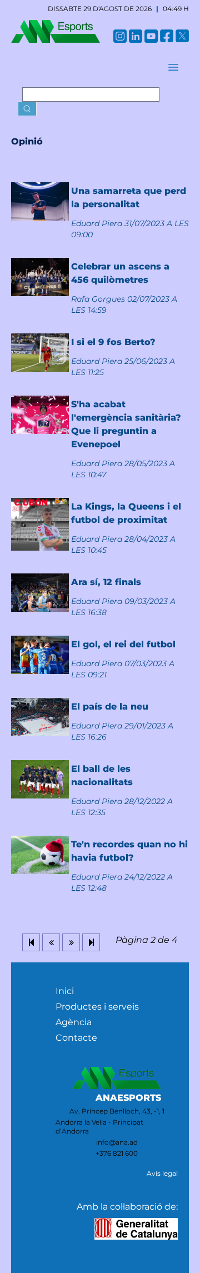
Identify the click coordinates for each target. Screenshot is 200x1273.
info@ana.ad (117, 1142)
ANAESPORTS (128, 1097)
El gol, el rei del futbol (123, 644)
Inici (65, 991)
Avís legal (162, 1173)
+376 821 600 (117, 1153)
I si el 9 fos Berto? (113, 342)
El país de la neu (109, 706)
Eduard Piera (96, 223)
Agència (74, 1022)
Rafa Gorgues (98, 299)
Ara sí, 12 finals (106, 582)
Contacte (76, 1037)
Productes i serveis (97, 1006)
